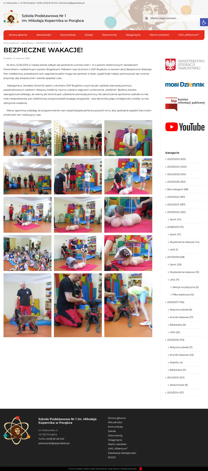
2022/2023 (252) (176, 159)
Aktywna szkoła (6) (181, 309)
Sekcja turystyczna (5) (185, 287)
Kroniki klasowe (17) (181, 317)
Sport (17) (175, 234)
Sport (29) (176, 264)
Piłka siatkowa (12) (183, 294)
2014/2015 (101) (176, 377)
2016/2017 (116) (175, 302)
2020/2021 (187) (176, 204)
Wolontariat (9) (179, 385)
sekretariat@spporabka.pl (72, 3)
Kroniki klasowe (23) (182, 354)
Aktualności (27, 43)
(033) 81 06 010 (50, 3)
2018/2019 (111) (175, 227)
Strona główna (11, 43)
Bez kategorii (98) (177, 189)
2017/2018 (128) (176, 257)
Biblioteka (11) (178, 369)
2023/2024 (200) (177, 166)
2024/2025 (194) (176, 174)
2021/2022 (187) (176, 196)
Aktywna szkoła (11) (181, 347)
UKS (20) (175, 332)
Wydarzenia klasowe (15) (184, 272)
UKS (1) (174, 249)
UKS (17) (174, 279)
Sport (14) (175, 219)
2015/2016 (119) (175, 339)
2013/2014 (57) (175, 392)
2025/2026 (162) (176, 181)
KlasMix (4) (176, 362)
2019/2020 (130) (176, 212)
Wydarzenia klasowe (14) (184, 242)
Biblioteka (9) (178, 324)
